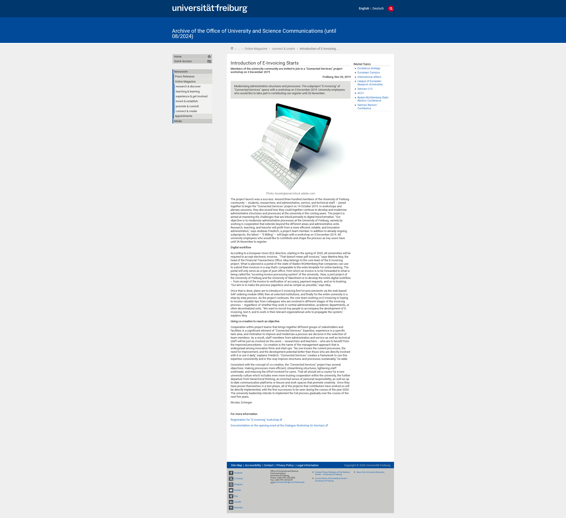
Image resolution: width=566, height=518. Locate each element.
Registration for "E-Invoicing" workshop (255, 419)
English (364, 8)
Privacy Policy (285, 465)
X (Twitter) (238, 479)
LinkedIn (237, 502)
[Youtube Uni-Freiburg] (231, 490)
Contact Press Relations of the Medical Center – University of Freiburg (332, 473)
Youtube (237, 490)
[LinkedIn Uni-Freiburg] (231, 502)
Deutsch (378, 8)
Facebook (238, 473)
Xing (236, 496)
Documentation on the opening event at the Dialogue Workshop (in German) (278, 425)
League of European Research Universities (370, 83)
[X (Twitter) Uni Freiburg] (231, 479)
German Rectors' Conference (367, 107)
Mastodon (238, 507)
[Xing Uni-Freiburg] (231, 496)
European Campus (369, 72)
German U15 (365, 88)
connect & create (283, 48)
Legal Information (307, 465)
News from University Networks (370, 472)
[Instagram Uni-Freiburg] (231, 484)
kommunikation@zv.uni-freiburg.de (289, 482)
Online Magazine (256, 48)
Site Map (236, 465)
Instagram (238, 484)
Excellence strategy (369, 68)
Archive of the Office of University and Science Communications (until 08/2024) (254, 33)
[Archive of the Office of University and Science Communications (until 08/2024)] (372, 30)
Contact (268, 465)
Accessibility (253, 465)
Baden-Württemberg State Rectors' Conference (373, 99)
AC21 (361, 93)
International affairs (369, 77)
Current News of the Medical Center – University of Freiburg (331, 479)
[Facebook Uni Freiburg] (231, 473)
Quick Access (183, 61)
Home (232, 48)
